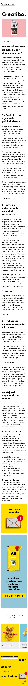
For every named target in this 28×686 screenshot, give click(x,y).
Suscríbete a (8, 676)
